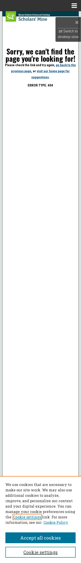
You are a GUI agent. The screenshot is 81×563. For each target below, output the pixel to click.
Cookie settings (27, 517)
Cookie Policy (55, 522)
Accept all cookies (40, 538)
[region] (40, 519)
